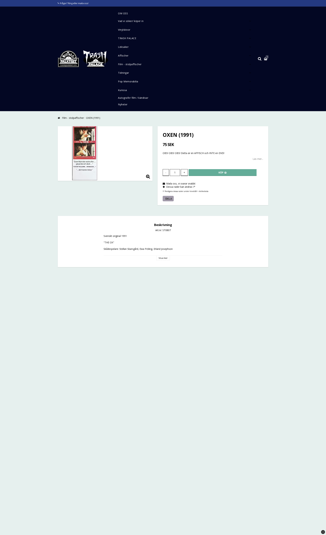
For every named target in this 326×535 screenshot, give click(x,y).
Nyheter (123, 104)
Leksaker (123, 46)
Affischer (123, 55)
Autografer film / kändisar (133, 97)
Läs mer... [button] (258, 158)
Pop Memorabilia (128, 81)
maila (81, 3)
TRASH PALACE (127, 38)
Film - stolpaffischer (130, 64)
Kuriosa (122, 90)
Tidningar (123, 72)
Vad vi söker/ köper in (130, 21)
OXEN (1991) (93, 117)
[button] (266, 58)
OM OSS (123, 13)
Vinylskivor (124, 29)
